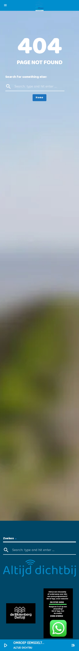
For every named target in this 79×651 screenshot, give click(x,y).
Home (39, 98)
